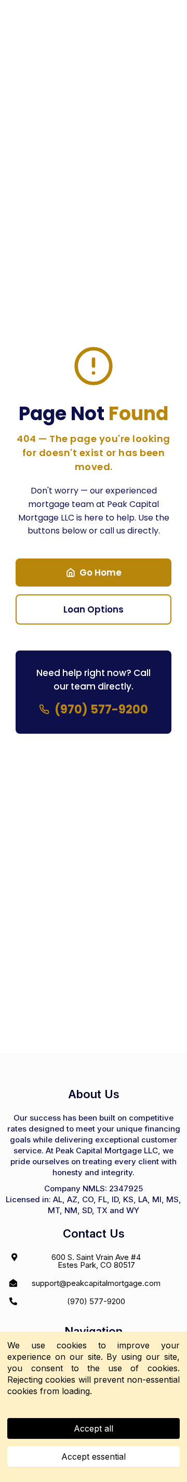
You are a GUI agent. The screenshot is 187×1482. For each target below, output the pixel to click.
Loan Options (93, 609)
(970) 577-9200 (101, 709)
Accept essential (93, 1456)
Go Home (100, 572)
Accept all (93, 1428)
